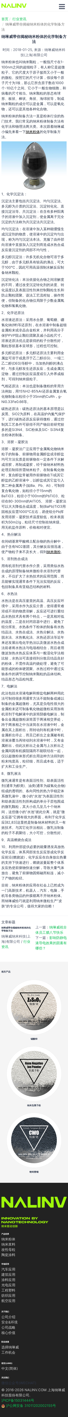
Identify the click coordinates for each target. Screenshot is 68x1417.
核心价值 (8, 1333)
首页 (4, 19)
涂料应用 (8, 1280)
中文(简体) (9, 1368)
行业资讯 (19, 19)
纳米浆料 (8, 1244)
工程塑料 (8, 1290)
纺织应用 (8, 1295)
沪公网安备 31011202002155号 (30, 1406)
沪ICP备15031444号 (17, 1400)
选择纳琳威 (10, 1347)
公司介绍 (8, 1317)
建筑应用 (8, 1274)
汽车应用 (8, 1269)
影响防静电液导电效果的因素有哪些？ (51, 943)
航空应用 (8, 1301)
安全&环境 (9, 1322)
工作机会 (8, 1352)
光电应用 (8, 1285)
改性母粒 (8, 1250)
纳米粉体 (33, 132)
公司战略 (8, 1327)
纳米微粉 (54, 552)
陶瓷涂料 (8, 1255)
